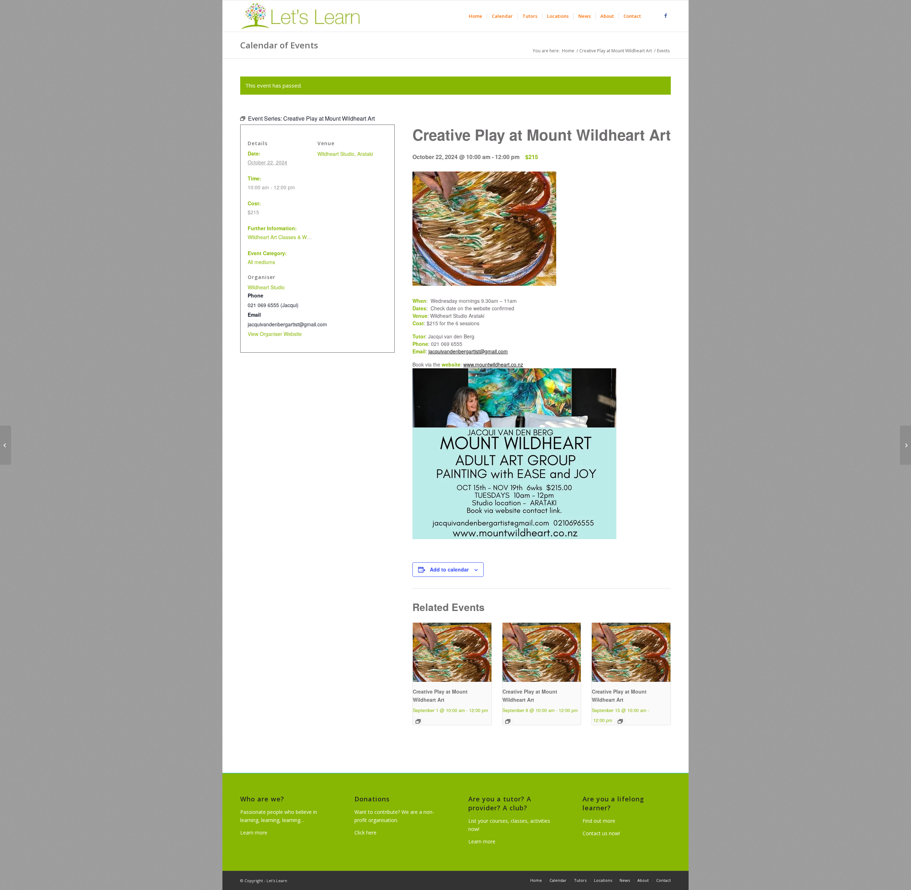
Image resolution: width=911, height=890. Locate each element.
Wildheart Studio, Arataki (345, 153)
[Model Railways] (5, 445)
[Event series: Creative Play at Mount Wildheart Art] (418, 721)
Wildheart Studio (266, 287)
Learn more (253, 832)
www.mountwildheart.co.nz (493, 364)
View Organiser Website (275, 333)
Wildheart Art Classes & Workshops (287, 237)
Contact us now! (601, 833)
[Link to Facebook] (665, 15)
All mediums (261, 261)
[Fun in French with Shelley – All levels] (905, 445)
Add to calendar (449, 569)
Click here (365, 832)
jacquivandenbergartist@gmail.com (468, 351)
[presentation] (452, 652)
